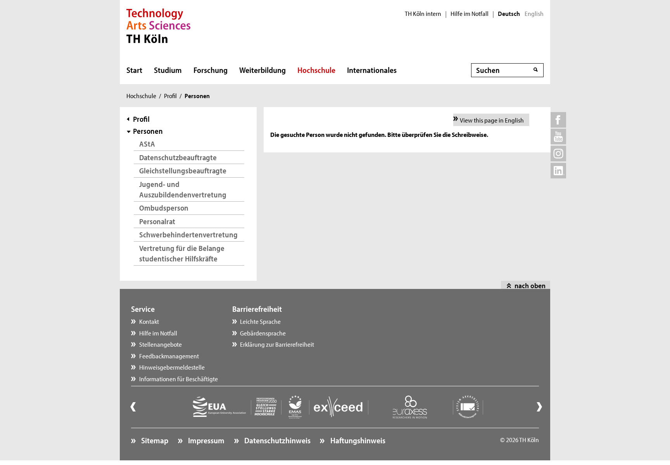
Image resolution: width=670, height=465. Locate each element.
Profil (170, 95)
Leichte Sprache (260, 321)
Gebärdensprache (263, 332)
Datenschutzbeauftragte (178, 157)
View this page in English (492, 120)
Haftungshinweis (357, 440)
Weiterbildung (262, 70)
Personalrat (157, 221)
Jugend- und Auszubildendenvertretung (182, 189)
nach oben (530, 285)
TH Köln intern (423, 14)
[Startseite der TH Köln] (158, 24)
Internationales (372, 70)
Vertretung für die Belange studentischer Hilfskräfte (181, 253)
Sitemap (154, 440)
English (534, 14)
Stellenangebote (160, 344)
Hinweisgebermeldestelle (172, 367)
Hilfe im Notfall (470, 14)
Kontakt (149, 321)
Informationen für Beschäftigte (178, 378)
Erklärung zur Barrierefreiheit (277, 344)
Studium (168, 70)
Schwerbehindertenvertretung (188, 234)
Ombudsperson (163, 208)
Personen (148, 131)
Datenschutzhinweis (277, 440)
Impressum (205, 440)
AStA (147, 144)
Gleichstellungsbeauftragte (182, 170)
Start (134, 70)
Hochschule (316, 70)
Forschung (210, 70)
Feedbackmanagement (169, 355)
